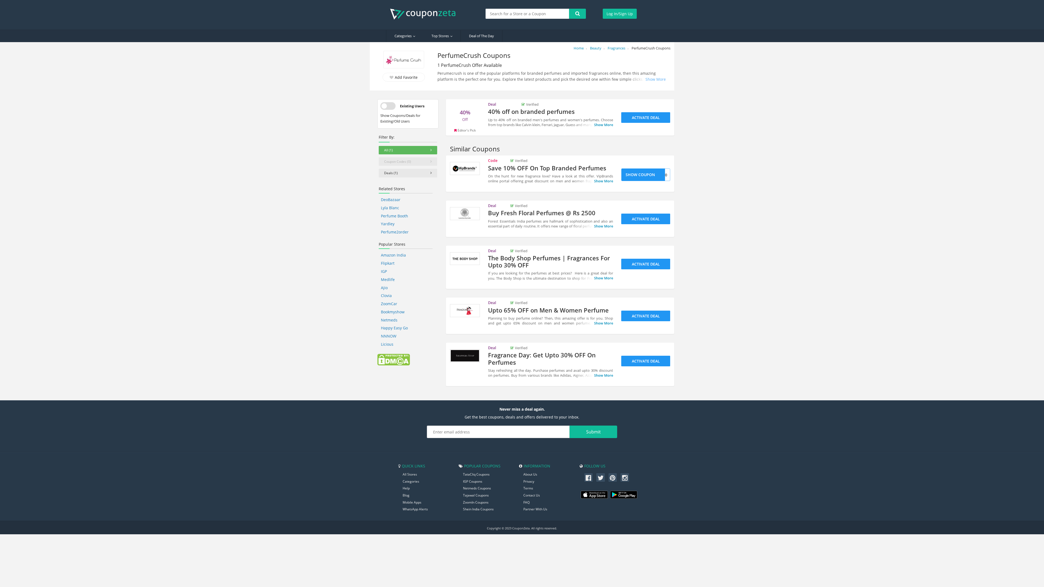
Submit (593, 432)
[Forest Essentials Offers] (465, 213)
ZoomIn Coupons (476, 502)
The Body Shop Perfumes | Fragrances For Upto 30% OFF (549, 261)
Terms (528, 488)
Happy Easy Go (394, 327)
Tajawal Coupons (476, 495)
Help (406, 488)
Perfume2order (395, 232)
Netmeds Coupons (477, 488)
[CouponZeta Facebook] (588, 477)
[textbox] (527, 14)
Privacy (528, 481)
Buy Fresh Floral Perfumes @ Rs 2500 (541, 213)
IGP (384, 271)
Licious (387, 344)
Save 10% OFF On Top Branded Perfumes (547, 168)
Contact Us (531, 495)
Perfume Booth (394, 215)
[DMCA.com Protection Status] (393, 359)
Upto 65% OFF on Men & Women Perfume (548, 310)
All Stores (410, 474)
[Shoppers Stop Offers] (465, 355)
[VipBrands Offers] (465, 168)
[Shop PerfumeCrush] (403, 60)
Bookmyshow (393, 311)
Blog (406, 495)
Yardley (387, 223)
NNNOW (388, 336)
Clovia (386, 295)
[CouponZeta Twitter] (600, 477)
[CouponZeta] (425, 14)
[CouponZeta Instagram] (624, 477)
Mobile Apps (412, 502)
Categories (403, 35)
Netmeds (389, 320)
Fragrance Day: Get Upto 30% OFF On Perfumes (542, 358)
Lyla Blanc (390, 207)
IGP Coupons (472, 481)
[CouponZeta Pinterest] (612, 477)
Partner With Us (535, 509)
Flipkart (387, 263)
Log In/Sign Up (620, 13)
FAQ (526, 502)
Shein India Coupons (478, 509)
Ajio (384, 287)
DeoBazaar (390, 199)
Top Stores (440, 35)
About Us (530, 474)
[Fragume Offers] (465, 310)
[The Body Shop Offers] (465, 258)
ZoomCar (389, 303)
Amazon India (393, 255)
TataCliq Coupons (476, 474)
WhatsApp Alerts (415, 509)
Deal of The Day (481, 35)
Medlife (388, 279)
